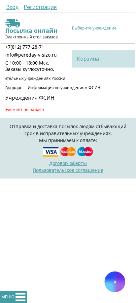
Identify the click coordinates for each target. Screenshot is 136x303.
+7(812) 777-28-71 (24, 47)
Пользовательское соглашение (68, 170)
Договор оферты (68, 163)
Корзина (88, 58)
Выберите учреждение (94, 28)
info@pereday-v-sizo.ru (31, 55)
